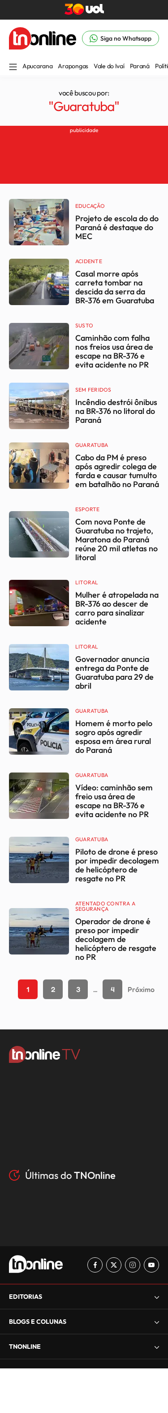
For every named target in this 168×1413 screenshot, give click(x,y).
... (95, 989)
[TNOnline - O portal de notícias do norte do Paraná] (42, 47)
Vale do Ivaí (109, 66)
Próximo (141, 989)
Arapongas (73, 66)
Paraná (140, 66)
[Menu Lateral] (13, 67)
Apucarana (37, 66)
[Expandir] (157, 1346)
